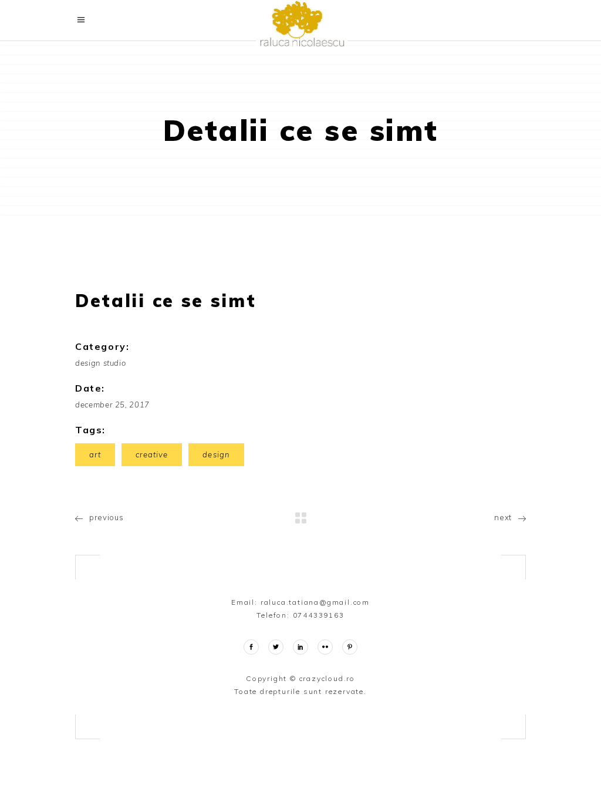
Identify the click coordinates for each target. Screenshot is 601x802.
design (215, 454)
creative (152, 454)
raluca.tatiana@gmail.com (315, 602)
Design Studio (100, 363)
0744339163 (319, 615)
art (95, 454)
